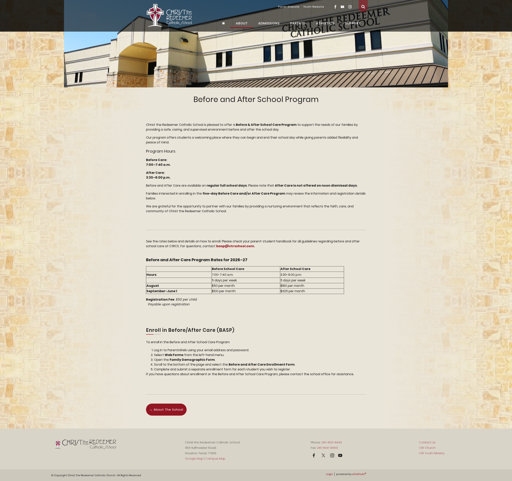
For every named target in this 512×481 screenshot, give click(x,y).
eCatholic (359, 474)
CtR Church (427, 448)
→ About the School (166, 409)
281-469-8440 (331, 442)
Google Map (194, 458)
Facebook (335, 7)
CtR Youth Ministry (432, 453)
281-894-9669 (327, 448)
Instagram (350, 7)
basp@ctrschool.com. (235, 246)
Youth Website (313, 7)
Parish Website (288, 7)
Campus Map (215, 458)
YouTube (342, 7)
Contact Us (427, 442)
